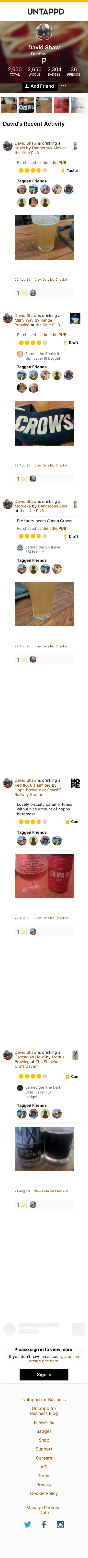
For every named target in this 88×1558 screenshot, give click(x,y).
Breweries (44, 1422)
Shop (44, 1440)
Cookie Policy (44, 1493)
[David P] (33, 478)
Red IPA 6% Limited (33, 785)
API (44, 1466)
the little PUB (27, 152)
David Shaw (26, 143)
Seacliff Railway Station (38, 792)
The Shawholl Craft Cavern (37, 1064)
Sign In (44, 1374)
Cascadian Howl (30, 1056)
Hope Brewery (28, 789)
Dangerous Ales (46, 147)
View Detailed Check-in (51, 279)
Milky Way (24, 320)
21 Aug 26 (22, 1191)
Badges (44, 1431)
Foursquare (44, 61)
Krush (20, 147)
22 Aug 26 (22, 279)
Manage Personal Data (44, 1510)
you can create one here (54, 1358)
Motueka (23, 506)
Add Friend (42, 86)
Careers (44, 1458)
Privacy (44, 1484)
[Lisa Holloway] (33, 292)
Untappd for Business (44, 1399)
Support (44, 1448)
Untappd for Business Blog (44, 1411)
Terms (44, 1475)
